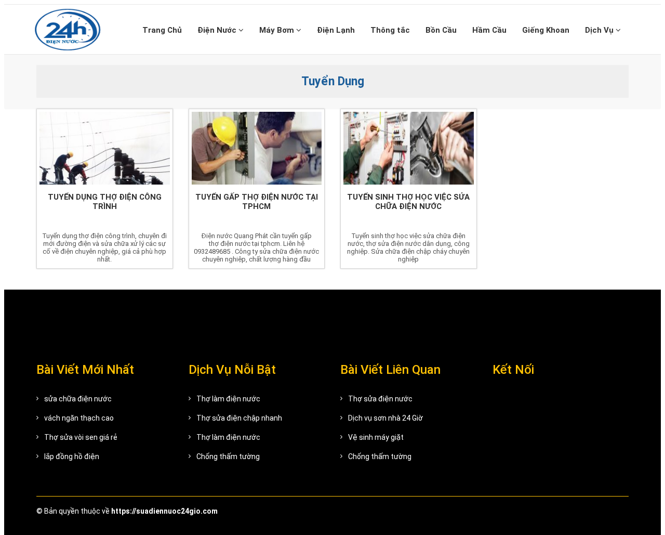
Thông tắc (390, 30)
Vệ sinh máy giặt (376, 437)
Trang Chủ (162, 30)
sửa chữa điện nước (78, 399)
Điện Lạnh (336, 30)
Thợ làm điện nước (228, 399)
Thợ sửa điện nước (380, 399)
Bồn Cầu (441, 30)
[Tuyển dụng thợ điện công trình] (104, 148)
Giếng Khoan (545, 30)
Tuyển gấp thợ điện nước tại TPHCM (256, 201)
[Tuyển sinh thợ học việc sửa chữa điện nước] (408, 148)
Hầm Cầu (489, 30)
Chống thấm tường (228, 456)
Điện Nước (217, 30)
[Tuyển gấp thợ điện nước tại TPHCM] (257, 148)
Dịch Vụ (600, 30)
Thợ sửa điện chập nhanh (239, 418)
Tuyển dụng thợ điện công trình (105, 201)
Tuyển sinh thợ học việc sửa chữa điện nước (408, 201)
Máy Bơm (277, 30)
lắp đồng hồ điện (71, 456)
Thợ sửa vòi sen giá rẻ (80, 437)
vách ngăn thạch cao (79, 418)
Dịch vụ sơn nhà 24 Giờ (385, 418)
